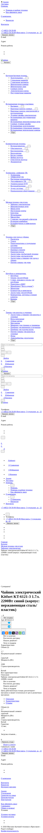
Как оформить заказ (9, 804)
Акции (4, 791)
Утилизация (6, 793)
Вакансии (5, 785)
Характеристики (12, 701)
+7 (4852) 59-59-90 (8, 30)
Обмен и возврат (8, 808)
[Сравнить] (6, 626)
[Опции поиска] (3, 349)
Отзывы (9, 703)
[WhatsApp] (20, 633)
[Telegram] (23, 633)
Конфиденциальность (10, 831)
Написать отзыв (7, 742)
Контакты (5, 783)
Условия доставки (8, 814)
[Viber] (16, 633)
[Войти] (2, 441)
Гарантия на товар (8, 795)
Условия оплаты (7, 817)
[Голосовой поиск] (4, 352)
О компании (6, 778)
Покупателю (6, 800)
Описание (10, 699)
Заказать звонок (8, 35)
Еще (13, 132)
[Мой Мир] (10, 633)
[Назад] (12, 485)
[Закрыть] (3, 451)
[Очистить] (2, 347)
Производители (7, 797)
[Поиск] (3, 437)
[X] (13, 633)
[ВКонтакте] (3, 633)
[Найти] (9, 352)
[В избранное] (6, 623)
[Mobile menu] (3, 400)
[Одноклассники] (6, 633)
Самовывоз (5, 806)
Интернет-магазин (8, 787)
